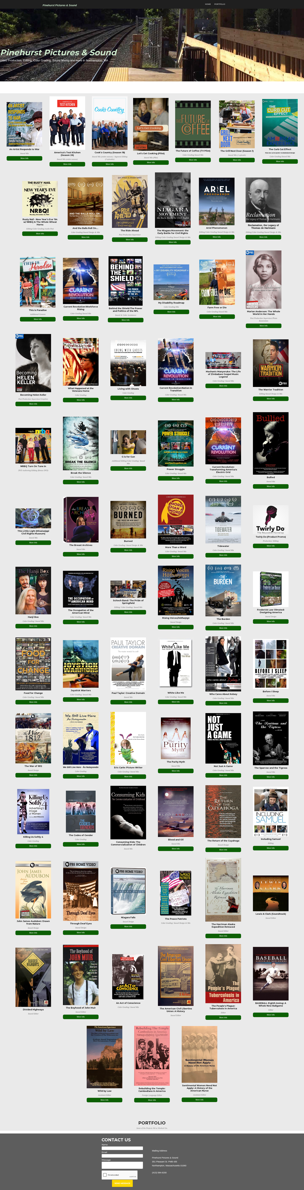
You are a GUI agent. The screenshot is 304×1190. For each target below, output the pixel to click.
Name (105, 1145)
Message (106, 1160)
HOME (208, 4)
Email (104, 1152)
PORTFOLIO (219, 4)
